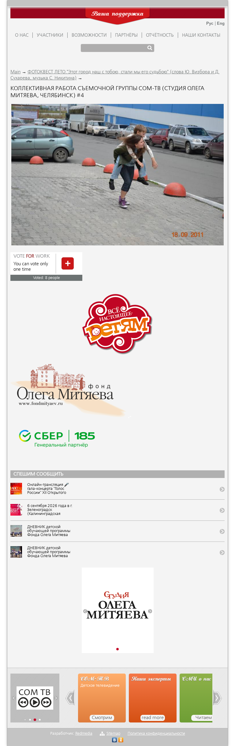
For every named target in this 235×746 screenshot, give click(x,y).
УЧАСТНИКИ (50, 35)
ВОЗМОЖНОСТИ (89, 35)
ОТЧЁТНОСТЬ (160, 35)
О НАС (21, 35)
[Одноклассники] (121, 740)
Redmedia (83, 734)
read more (153, 717)
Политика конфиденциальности (156, 734)
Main (15, 72)
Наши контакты (201, 35)
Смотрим (102, 717)
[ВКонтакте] (114, 740)
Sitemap (113, 734)
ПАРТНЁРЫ (126, 35)
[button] (85, 611)
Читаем (204, 717)
